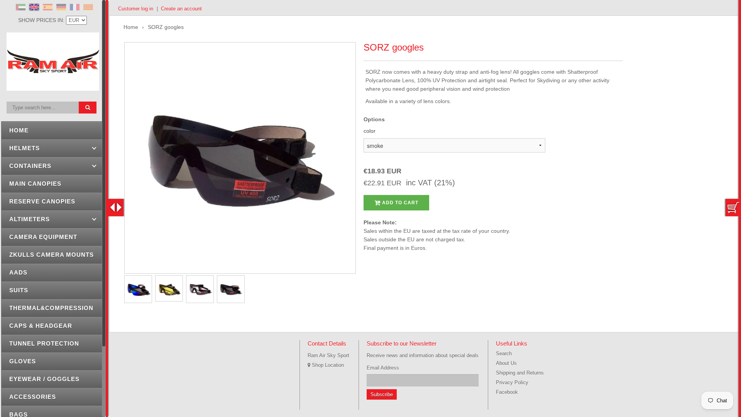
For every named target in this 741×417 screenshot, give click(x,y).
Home (19, 130)
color (370, 131)
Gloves (22, 361)
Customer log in (135, 9)
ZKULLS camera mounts (51, 254)
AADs (18, 272)
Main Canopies (35, 183)
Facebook (507, 392)
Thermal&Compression (51, 308)
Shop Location (327, 365)
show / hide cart (733, 207)
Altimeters (29, 219)
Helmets (24, 148)
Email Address (383, 368)
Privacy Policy (512, 382)
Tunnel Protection (44, 343)
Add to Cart (399, 202)
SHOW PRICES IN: (42, 20)
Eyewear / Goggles (44, 379)
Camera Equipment (43, 237)
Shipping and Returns (520, 373)
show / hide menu (116, 207)
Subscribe (381, 394)
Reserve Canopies (42, 201)
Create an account (181, 9)
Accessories (32, 396)
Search (504, 353)
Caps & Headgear (40, 325)
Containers (30, 166)
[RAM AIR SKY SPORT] (53, 86)
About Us (506, 363)
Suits (18, 290)
